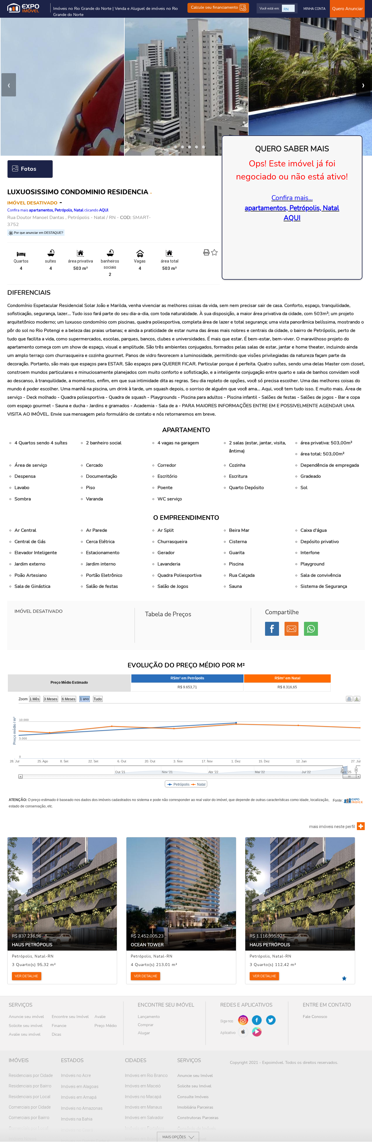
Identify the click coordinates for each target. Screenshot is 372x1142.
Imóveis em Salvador (144, 1117)
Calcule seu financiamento (215, 7)
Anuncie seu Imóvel (195, 1075)
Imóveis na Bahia (76, 1119)
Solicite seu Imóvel (194, 1086)
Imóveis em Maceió (143, 1086)
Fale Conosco (315, 1016)
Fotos (28, 169)
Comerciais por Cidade (30, 1107)
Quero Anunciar (347, 9)
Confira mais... (292, 207)
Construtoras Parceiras (198, 1118)
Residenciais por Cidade (31, 1075)
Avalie (99, 1016)
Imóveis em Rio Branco (146, 1075)
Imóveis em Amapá (78, 1097)
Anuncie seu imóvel (26, 1016)
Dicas (56, 1034)
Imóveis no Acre (76, 1075)
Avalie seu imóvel (24, 1034)
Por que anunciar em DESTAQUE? (38, 232)
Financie (59, 1025)
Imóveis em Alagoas (80, 1086)
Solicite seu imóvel (25, 1025)
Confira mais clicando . (58, 210)
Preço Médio (105, 1025)
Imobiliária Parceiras (195, 1107)
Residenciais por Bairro (30, 1086)
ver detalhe (26, 976)
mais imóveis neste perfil (332, 826)
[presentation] (8, 84)
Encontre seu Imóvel (70, 1016)
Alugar (144, 1033)
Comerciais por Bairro (29, 1117)
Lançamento (149, 1016)
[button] (168, 147)
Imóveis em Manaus (143, 1107)
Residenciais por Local (29, 1096)
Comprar (145, 1025)
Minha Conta (314, 9)
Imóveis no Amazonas (82, 1108)
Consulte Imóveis (193, 1097)
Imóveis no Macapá (143, 1096)
